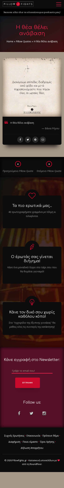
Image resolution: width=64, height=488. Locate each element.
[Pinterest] (35, 140)
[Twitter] (28, 140)
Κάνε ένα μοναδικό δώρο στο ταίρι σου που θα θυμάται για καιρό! (32, 269)
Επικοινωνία (33, 435)
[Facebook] (20, 140)
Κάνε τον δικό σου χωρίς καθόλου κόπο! (32, 314)
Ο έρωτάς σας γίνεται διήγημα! (32, 259)
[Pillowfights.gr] (18, 4)
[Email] (43, 140)
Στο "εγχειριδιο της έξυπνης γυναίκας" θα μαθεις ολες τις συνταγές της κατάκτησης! (32, 324)
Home (9, 41)
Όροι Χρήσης (47, 441)
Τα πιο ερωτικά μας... (32, 206)
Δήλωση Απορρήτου (32, 447)
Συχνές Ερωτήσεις (14, 435)
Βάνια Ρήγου (52, 128)
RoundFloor (36, 464)
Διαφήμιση (14, 441)
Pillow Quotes (23, 41)
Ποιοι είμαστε (30, 441)
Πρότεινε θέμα (50, 435)
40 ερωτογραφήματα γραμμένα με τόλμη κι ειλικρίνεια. (32, 214)
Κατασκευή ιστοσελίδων (41, 460)
